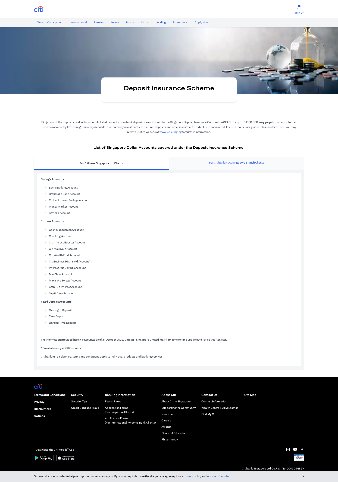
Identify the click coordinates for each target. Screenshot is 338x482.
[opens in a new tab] (39, 9)
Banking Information (120, 395)
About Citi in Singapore (175, 401)
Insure (130, 22)
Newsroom (168, 414)
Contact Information (214, 401)
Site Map (250, 395)
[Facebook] (302, 449)
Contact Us (209, 395)
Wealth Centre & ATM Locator (219, 407)
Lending (161, 22)
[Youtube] (295, 449)
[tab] (50, 22)
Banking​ (99, 22)
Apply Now (202, 22)
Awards (166, 426)
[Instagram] (288, 449)
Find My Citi (208, 414)
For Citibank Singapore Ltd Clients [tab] (101, 163)
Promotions (180, 22)
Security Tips (79, 401)
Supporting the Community (178, 407)
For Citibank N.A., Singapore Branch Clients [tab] (236, 162)
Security (77, 395)
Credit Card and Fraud (85, 407)
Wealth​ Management (50, 22)
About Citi (168, 395)
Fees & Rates (113, 401)
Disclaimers (42, 409)
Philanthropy (169, 439)
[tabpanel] (169, 270)
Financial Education (173, 433)
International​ (78, 22)
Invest (115, 22)
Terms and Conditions (49, 395)
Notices (39, 416)
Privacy (39, 402)
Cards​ (145, 22)
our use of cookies (218, 476)
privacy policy (192, 476)
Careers (166, 420)
